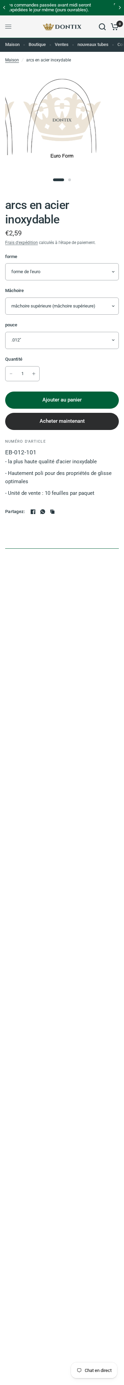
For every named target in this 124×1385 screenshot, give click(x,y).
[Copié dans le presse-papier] (52, 512)
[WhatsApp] (43, 512)
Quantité (13, 359)
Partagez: (15, 511)
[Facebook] (33, 512)
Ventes (62, 44)
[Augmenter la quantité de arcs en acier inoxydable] (33, 373)
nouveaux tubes (93, 44)
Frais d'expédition (21, 242)
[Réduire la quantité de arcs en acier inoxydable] (11, 373)
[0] (113, 26)
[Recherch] (102, 26)
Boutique (37, 44)
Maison (12, 44)
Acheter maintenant (62, 421)
